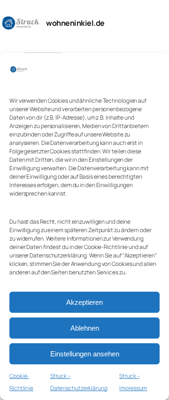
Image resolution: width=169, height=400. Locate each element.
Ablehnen (84, 328)
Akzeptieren (84, 302)
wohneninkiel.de (75, 23)
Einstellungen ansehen (84, 354)
